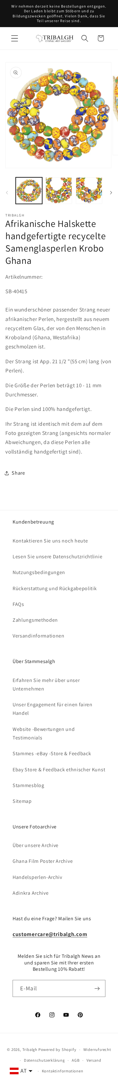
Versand (94, 1060)
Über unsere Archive (36, 845)
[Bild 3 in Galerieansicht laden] (89, 190)
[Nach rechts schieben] (111, 192)
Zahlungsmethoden (35, 620)
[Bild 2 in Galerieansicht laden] (59, 190)
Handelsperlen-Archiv (37, 877)
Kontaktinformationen (62, 1071)
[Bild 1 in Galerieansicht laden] (29, 190)
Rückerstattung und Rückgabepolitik (55, 588)
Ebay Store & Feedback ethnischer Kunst (59, 769)
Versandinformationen (39, 635)
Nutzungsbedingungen (39, 572)
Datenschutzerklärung (44, 1060)
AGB (75, 1060)
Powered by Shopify (57, 1049)
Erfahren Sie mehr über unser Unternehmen (46, 684)
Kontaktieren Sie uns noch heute (50, 540)
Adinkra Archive (30, 893)
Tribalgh (29, 1049)
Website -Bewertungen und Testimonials (44, 733)
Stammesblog (28, 785)
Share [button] (18, 473)
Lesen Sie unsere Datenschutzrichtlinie (57, 556)
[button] (15, 38)
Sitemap (22, 801)
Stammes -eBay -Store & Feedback (52, 753)
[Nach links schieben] (7, 192)
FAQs (18, 604)
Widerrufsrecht (97, 1049)
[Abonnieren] (97, 988)
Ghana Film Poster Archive (43, 861)
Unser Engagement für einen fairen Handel (53, 708)
